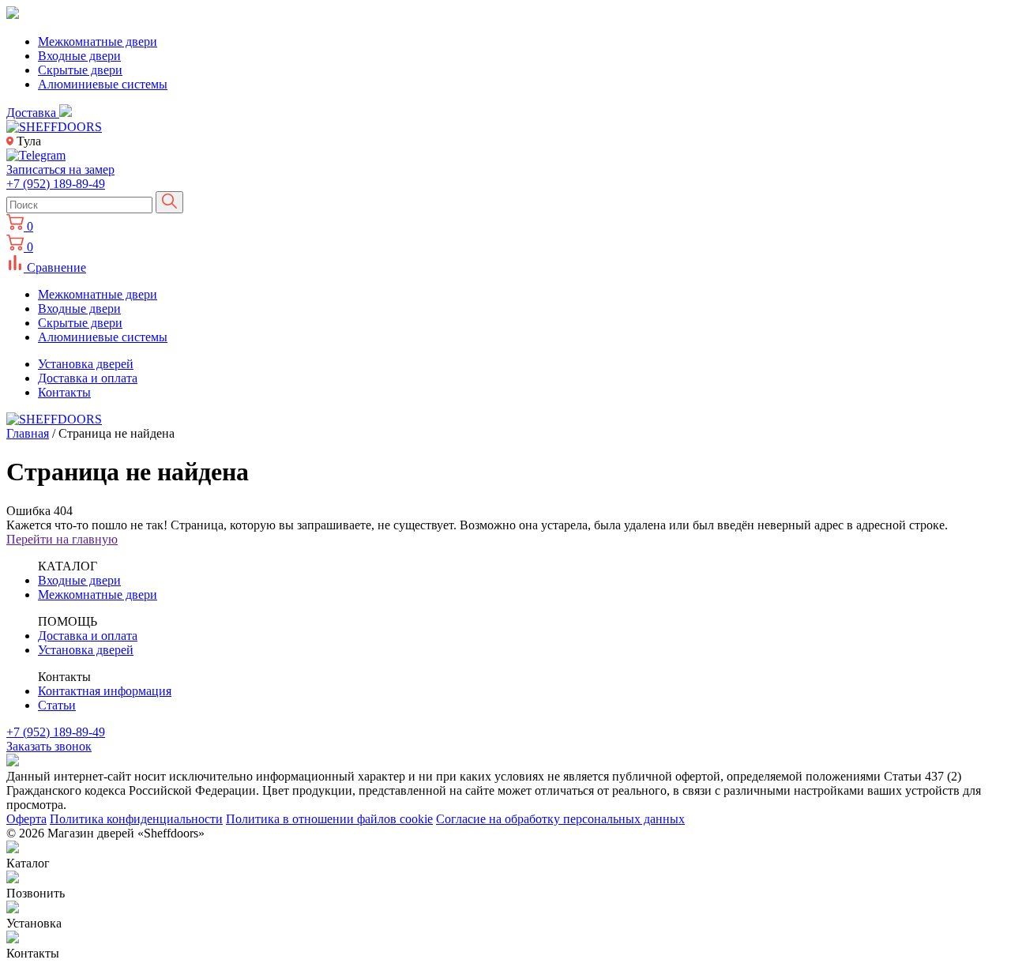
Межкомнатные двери (97, 41)
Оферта (26, 819)
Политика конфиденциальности (136, 819)
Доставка (32, 112)
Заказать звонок (49, 746)
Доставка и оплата (87, 378)
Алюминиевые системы (102, 84)
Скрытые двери (80, 70)
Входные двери (79, 55)
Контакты (64, 392)
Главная (27, 433)
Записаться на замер (60, 169)
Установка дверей (85, 364)
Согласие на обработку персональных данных (560, 819)
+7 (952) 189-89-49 (55, 183)
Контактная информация (104, 691)
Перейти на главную (62, 539)
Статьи (57, 705)
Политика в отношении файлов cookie (329, 819)
